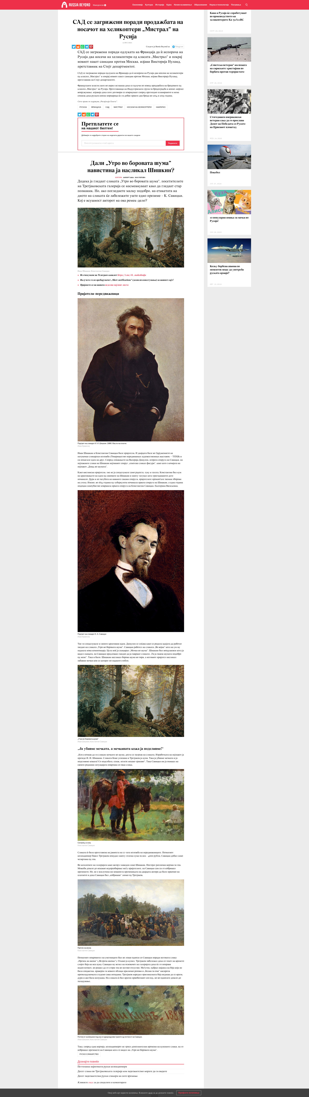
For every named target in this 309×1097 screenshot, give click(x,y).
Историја (159, 5)
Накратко (160, 107)
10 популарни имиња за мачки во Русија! (229, 219)
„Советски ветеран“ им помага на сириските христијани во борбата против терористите (228, 68)
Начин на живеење (183, 5)
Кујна (169, 5)
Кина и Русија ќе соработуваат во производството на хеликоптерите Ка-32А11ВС (228, 16)
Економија (138, 5)
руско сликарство (89, 1054)
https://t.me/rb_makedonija (131, 275)
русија (83, 107)
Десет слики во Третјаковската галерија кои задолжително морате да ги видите (122, 1071)
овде (91, 1082)
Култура (149, 5)
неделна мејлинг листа (116, 285)
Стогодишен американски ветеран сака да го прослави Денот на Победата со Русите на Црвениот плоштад (228, 122)
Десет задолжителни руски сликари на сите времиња (107, 1076)
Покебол (215, 172)
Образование (200, 5)
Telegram (179, 47)
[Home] (64, 5)
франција (96, 107)
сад (107, 107)
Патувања (236, 5)
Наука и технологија (219, 5)
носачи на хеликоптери (139, 107)
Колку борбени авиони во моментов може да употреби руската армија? (227, 270)
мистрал (118, 107)
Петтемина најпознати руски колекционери (102, 1066)
